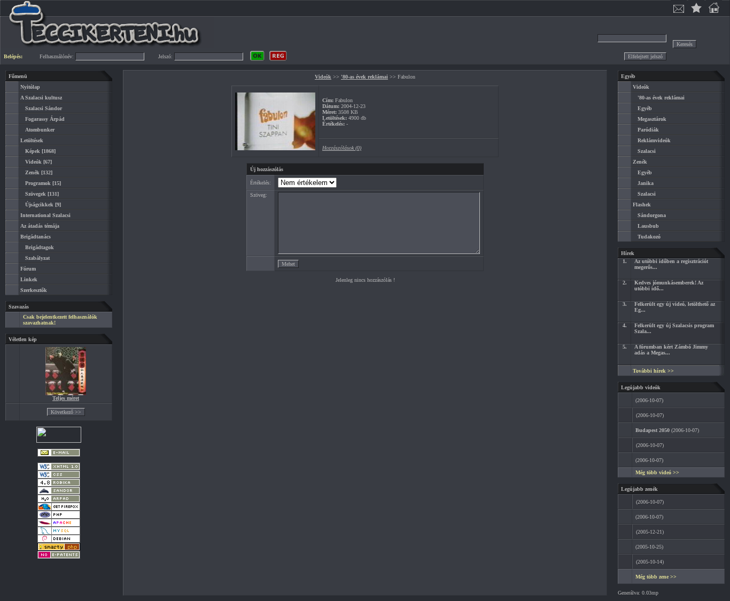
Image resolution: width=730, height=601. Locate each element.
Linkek (28, 279)
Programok (38, 183)
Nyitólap (30, 87)
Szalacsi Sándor (43, 108)
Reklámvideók (654, 140)
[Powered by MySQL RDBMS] (58, 533)
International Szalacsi (45, 215)
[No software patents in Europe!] (58, 557)
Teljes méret (65, 398)
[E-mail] (58, 455)
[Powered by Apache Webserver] (58, 525)
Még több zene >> (656, 577)
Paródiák (648, 130)
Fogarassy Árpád (45, 119)
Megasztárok (652, 119)
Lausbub (648, 226)
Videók (33, 162)
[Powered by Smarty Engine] (58, 549)
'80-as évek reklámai (364, 77)
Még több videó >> (657, 472)
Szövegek (35, 194)
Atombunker (40, 130)
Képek (32, 151)
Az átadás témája (39, 226)
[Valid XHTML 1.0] (58, 469)
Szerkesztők (33, 290)
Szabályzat (37, 258)
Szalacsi (647, 151)
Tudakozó (649, 237)
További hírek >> (653, 371)
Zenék (32, 172)
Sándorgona (652, 215)
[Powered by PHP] (58, 517)
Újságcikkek (39, 204)
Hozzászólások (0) (341, 148)
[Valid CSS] (58, 477)
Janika (646, 183)
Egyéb (645, 108)
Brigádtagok (39, 247)
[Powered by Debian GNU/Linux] (58, 541)
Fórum (28, 269)
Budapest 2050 (652, 430)
